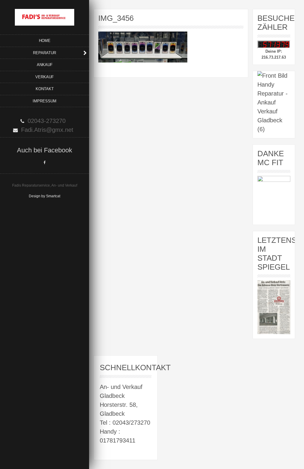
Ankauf (45, 64)
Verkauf (44, 77)
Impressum (44, 101)
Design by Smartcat (44, 196)
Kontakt (45, 89)
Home (44, 40)
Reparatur (44, 53)
